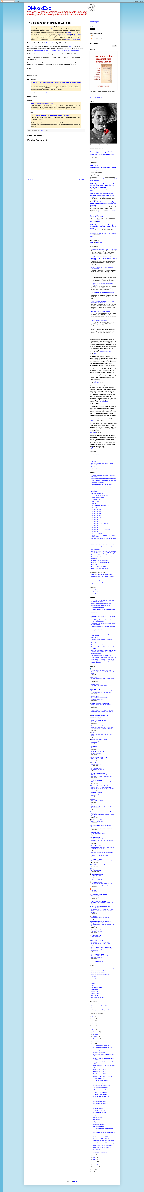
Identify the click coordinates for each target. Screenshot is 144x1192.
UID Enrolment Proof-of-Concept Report (101, 655)
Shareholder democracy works (98, 721)
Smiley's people (97, 1119)
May (94, 1157)
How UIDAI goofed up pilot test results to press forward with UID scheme (103, 620)
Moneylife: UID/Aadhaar (97, 630)
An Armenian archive (96, 870)
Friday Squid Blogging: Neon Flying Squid (101, 860)
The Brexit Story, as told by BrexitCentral (101, 685)
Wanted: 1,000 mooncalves (100, 1149)
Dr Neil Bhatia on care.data (98, 972)
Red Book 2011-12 (96, 509)
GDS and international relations (99, 276)
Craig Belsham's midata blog (99, 715)
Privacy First (94, 989)
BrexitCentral (95, 684)
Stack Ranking (94, 897)
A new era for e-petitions (97, 821)
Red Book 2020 (95, 525)
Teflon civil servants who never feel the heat (102, 544)
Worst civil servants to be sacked (99, 568)
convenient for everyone (65, 34)
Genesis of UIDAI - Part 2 (97, 758)
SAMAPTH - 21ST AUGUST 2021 (99, 855)
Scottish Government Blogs (99, 864)
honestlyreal (94, 746)
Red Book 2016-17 (96, 519)
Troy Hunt (94, 916)
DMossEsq (39, 8)
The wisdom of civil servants (98, 466)
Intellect (71, 46)
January (95, 1166)
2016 (93, 1023)
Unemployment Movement (98, 930)
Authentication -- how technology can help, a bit (103, 968)
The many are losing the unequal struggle (102, 546)
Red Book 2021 (95, 527)
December (96, 1032)
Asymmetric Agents (96, 875)
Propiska (93, 503)
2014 (93, 1027)
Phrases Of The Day (96, 753)
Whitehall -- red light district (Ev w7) (100, 562)
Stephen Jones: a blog (97, 868)
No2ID (92, 983)
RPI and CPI (94, 991)
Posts (93, 36)
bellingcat (94, 669)
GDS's (95, 220)
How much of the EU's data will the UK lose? (102, 488)
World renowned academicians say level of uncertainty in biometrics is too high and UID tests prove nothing (102, 661)
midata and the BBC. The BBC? (101, 1136)
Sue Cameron (94, 542)
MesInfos (94, 805)
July (94, 1043)
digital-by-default (69, 39)
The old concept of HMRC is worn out (102, 1073)
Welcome (93, 890)
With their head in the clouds (98, 566)
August (95, 1041)
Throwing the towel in (96, 653)
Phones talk (94, 1007)
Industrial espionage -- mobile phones (101, 1003)
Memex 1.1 (94, 799)
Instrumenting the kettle (99, 1050)
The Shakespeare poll (98, 1124)
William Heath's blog (97, 961)
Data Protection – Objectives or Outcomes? (101, 828)
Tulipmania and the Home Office (99, 560)
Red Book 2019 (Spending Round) (100, 523)
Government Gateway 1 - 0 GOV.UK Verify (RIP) (104, 249)
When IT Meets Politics (97, 940)
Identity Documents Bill (97, 493)
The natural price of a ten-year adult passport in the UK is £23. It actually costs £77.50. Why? (103, 552)
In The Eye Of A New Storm (98, 752)
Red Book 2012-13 (96, 511)
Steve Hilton (93, 432)
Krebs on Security (96, 792)
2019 (93, 1016)
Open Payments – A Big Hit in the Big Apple (102, 902)
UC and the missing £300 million (101, 1083)
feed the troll (93, 23)
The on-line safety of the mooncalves (102, 1145)
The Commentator (96, 879)
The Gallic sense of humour (98, 642)
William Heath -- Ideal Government (101, 947)
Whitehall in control (96, 468)
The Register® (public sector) (99, 554)
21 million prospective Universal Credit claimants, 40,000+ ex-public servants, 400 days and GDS (104, 258)
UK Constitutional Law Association (101, 921)
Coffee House (95, 696)
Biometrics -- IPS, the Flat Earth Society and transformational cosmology (102, 601)
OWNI (92, 985)
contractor (106, 206)
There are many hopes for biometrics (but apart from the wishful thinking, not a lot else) (103, 650)
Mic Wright (94, 978)
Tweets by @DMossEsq (96, 97)
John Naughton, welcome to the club (102, 1045)
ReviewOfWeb (99, 242)
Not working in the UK (97, 632)
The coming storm (95, 748)
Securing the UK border (97, 533)
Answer (92, 190)
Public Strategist (96, 845)
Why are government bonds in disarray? (101, 781)
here (112, 220)
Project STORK (95, 501)
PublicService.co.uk (96, 507)
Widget (92, 242)
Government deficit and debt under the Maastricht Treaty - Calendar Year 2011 (101, 485)
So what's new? (95, 993)
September (96, 1038)
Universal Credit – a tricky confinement (101, 320)
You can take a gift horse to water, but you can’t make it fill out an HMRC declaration (56, 50)
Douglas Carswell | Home (98, 720)
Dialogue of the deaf (98, 1115)
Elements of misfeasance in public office (101, 574)
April (94, 1159)
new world (77, 39)
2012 (93, 1169)
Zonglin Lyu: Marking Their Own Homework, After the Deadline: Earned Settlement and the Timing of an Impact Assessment (102, 924)
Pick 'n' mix (94, 456)
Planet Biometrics (95, 637)
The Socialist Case (103, 401)
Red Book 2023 (95, 531)
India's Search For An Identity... (100, 757)
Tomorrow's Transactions (98, 901)
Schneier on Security (97, 859)
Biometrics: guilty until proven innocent (101, 603)
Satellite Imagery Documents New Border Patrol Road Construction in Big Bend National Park (102, 672)
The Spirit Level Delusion (98, 889)
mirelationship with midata (99, 1101)
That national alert (95, 936)
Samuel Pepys (93, 381)
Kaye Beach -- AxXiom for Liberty (100, 785)
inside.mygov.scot (96, 768)
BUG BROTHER (95, 689)
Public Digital (95, 832)
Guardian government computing (100, 974)
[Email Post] (47, 130)
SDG (95, 353)
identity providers (55, 28)
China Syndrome (50, 43)
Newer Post (31, 179)
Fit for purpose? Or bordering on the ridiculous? (103, 480)
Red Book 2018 (95, 521)
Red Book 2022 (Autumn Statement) (100, 529)
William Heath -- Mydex (97, 954)
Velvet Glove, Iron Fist (97, 935)
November (96, 1034)
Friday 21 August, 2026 (97, 801)
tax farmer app (70, 32)
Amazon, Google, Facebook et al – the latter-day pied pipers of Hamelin (103, 302)
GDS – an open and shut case (100, 1087)
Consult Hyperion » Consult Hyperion (102, 710)
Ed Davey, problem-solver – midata (100, 311)
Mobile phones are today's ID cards (100, 1005)
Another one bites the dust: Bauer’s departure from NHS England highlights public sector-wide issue (102, 840)
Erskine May (94, 589)
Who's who (94, 564)
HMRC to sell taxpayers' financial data (42, 103)
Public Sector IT (95, 837)
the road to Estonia (45, 93)
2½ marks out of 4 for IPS (99, 1110)
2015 (93, 1025)
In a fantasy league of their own (99, 495)
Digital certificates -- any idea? (99, 970)
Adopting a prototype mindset (98, 833)
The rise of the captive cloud (100, 1069)
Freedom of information (97, 482)
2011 (93, 1171)
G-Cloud (93, 732)
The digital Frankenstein (97, 997)
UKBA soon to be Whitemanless (101, 1096)
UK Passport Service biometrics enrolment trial (103, 657)
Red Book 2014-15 (96, 515)
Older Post (81, 179)
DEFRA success (101, 220)
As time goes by (95, 454)
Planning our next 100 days (98, 769)
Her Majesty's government (98, 591)
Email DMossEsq (94, 21)
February (95, 1164)
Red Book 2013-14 (96, 513)
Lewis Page (96, 382)
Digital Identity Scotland (98, 718)
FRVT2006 (94, 613)
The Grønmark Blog (96, 882)
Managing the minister (97, 328)
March (95, 1161)
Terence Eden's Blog (97, 874)
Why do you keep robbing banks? (100, 1009)
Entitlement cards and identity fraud (100, 605)
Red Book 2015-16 (96, 517)
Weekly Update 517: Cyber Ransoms (100, 917)
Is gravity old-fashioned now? (100, 1078)
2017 (93, 1020)
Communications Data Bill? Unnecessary (103, 1140)
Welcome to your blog (96, 931)
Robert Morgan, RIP (96, 764)
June (94, 1155)
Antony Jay (92, 420)
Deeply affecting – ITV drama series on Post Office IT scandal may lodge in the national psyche (102, 911)
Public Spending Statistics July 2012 (100, 505)
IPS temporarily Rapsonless (100, 1092)
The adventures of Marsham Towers (100, 458)
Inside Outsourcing (96, 762)
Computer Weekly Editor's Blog (100, 703)
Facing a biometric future (97, 607)
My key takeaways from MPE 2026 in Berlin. (102, 711)
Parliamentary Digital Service (99, 820)
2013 (93, 1030)
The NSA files (94, 995)
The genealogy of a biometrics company (101, 644)
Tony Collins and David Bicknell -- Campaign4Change (101, 907)
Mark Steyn (94, 976)
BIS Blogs (94, 677)
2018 (93, 1018)
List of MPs (94, 593)
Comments (95, 38)
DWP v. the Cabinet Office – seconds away (102, 292)
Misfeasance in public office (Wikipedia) (101, 580)
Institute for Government (97, 497)
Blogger (75, 1181)
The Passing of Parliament (105, 351)
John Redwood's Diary (97, 780)
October (95, 1036)
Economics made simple (99, 1105)
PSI (35, 64)
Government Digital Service (99, 739)
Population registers (96, 987)
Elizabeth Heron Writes (97, 726)
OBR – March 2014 (96, 499)
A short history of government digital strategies (103, 478)
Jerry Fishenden (93, 448)
